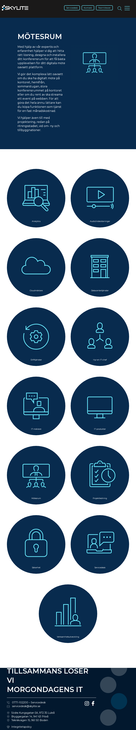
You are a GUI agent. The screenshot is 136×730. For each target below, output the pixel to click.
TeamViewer (104, 7)
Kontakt (88, 7)
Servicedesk (72, 7)
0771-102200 (19, 702)
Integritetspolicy (21, 726)
